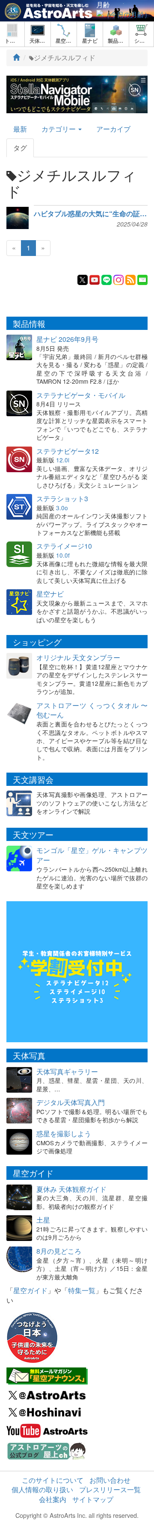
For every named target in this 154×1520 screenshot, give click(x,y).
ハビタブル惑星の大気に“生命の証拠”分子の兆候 (91, 214)
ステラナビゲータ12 (67, 451)
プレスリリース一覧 (110, 1489)
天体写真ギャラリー (67, 1071)
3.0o (62, 507)
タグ (20, 148)
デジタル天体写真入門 (70, 1102)
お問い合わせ (109, 1480)
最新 (20, 129)
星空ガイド (30, 1290)
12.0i (62, 460)
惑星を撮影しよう (63, 1133)
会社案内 (52, 1499)
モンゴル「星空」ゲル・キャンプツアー (92, 855)
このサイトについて (52, 1480)
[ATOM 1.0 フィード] (130, 279)
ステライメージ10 (64, 546)
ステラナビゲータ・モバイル (80, 395)
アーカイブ (113, 129)
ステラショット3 (62, 498)
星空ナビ (50, 594)
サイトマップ (92, 1499)
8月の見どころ (58, 1251)
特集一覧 (81, 1290)
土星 (43, 1220)
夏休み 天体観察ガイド (71, 1189)
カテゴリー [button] (59, 129)
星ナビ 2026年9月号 (67, 339)
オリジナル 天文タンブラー (78, 657)
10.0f (63, 555)
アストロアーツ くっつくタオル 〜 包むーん (92, 710)
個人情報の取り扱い (42, 1489)
